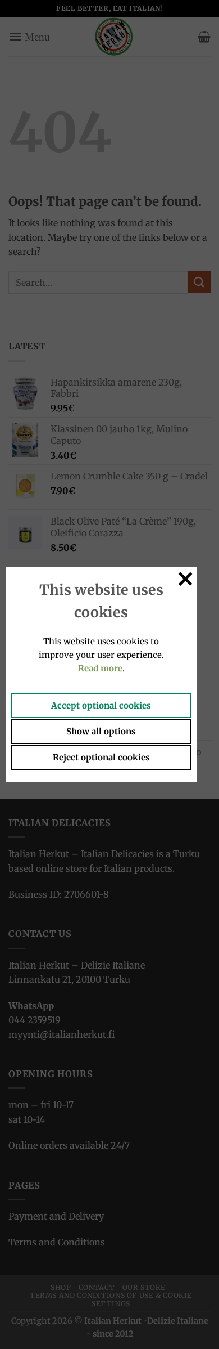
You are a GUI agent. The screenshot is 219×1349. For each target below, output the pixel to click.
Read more (100, 668)
